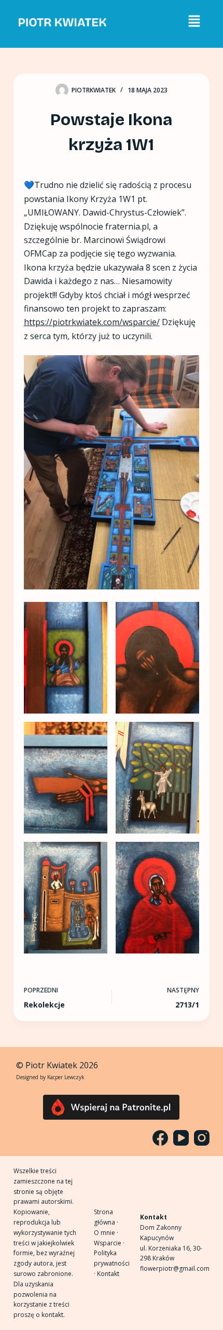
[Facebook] (160, 1138)
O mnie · (106, 1232)
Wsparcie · (109, 1243)
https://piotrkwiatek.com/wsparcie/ (92, 322)
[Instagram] (202, 1138)
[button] (194, 21)
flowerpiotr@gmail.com (175, 1268)
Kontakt (108, 1273)
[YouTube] (181, 1138)
